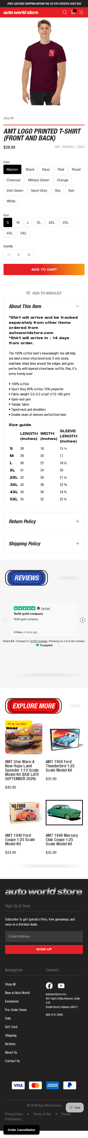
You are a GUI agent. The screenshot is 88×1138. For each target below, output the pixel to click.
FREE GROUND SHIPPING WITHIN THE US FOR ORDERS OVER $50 (44, 4)
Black (30, 169)
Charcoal (14, 179)
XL (39, 222)
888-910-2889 (54, 1015)
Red (61, 169)
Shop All (8, 118)
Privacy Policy (14, 1114)
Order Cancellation (21, 1130)
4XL (10, 232)
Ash (71, 190)
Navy (46, 169)
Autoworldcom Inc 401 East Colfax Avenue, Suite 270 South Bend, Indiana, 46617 (63, 1001)
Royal (76, 169)
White (11, 201)
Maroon (12, 169)
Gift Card (11, 1027)
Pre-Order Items (16, 1010)
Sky (58, 190)
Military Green (38, 179)
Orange (62, 179)
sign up (44, 949)
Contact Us (12, 1061)
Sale (8, 1019)
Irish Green (15, 190)
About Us (11, 1053)
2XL (52, 222)
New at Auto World (17, 993)
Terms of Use (42, 1114)
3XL (66, 222)
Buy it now (44, 282)
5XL (24, 232)
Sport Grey (39, 190)
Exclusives (12, 1002)
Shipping (10, 1036)
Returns (10, 1044)
